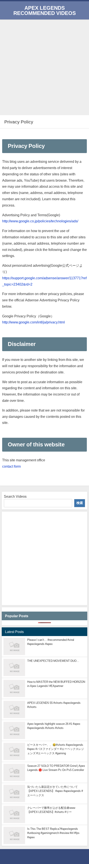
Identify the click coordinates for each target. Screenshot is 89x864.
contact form (11, 466)
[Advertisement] (44, 66)
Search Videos (15, 496)
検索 (79, 503)
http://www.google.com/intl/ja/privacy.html (33, 322)
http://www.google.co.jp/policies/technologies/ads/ (40, 221)
